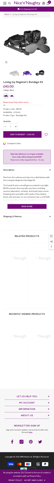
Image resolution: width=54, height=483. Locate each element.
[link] (15, 278)
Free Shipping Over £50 (28, 9)
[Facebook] (12, 441)
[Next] (48, 62)
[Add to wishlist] (46, 134)
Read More (27, 206)
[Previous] (43, 62)
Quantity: (7, 121)
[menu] (4, 3)
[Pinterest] (30, 441)
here (30, 432)
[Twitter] (40, 441)
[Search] (9, 3)
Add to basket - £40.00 (22, 134)
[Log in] (43, 3)
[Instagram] (21, 441)
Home (7, 14)
